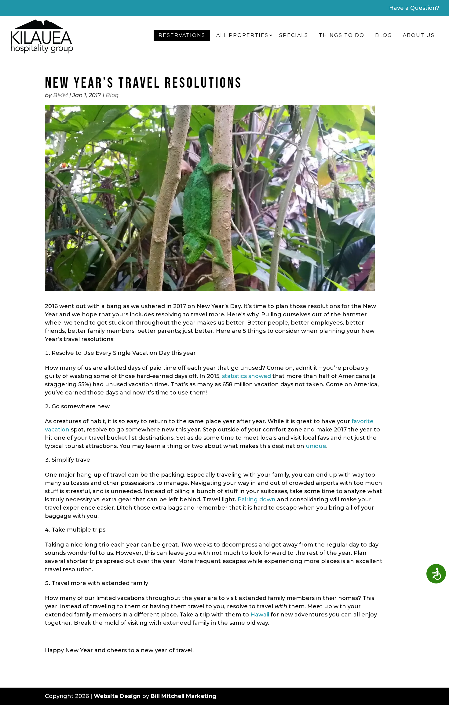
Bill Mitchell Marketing (183, 696)
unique (316, 446)
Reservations (182, 35)
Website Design (117, 696)
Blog (383, 35)
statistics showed (246, 376)
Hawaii (259, 614)
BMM (60, 95)
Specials (293, 35)
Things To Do (341, 35)
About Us (419, 35)
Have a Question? (414, 8)
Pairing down (257, 499)
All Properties (242, 35)
